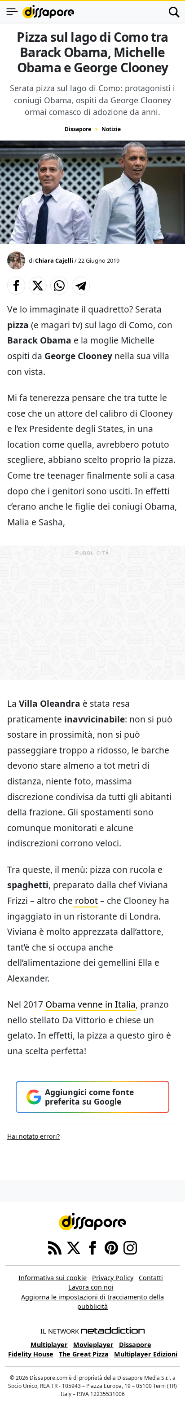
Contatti (151, 1277)
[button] (16, 286)
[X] (73, 1247)
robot (85, 900)
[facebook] (92, 1247)
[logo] (48, 11)
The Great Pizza (84, 1354)
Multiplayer (49, 1344)
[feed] (55, 1247)
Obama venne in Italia (90, 1004)
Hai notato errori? (33, 1136)
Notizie (111, 129)
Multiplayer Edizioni (145, 1354)
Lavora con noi (91, 1287)
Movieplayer (93, 1344)
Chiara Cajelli (54, 260)
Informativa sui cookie (52, 1277)
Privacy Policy (112, 1277)
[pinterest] (111, 1247)
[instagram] (130, 1247)
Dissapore (78, 129)
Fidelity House (30, 1354)
